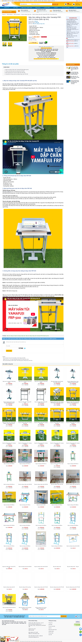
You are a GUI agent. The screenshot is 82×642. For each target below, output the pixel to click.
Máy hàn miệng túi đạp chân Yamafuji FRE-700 (9, 444)
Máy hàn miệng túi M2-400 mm (25, 463)
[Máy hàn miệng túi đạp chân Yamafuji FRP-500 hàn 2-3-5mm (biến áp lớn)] (57, 394)
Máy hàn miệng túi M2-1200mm (9, 525)
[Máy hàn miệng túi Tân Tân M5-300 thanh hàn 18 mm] (25, 599)
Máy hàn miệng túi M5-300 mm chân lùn (57, 464)
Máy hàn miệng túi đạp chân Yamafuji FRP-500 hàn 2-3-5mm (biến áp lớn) (57, 402)
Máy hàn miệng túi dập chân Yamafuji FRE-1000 (57, 423)
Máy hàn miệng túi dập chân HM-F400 (25, 484)
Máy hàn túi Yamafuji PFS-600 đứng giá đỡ (9, 382)
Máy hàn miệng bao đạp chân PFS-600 (73, 587)
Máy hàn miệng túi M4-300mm (25, 525)
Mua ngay (34, 42)
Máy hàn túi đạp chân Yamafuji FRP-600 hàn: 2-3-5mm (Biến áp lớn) (9, 423)
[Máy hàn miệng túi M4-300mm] (25, 517)
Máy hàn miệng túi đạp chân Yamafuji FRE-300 (72, 444)
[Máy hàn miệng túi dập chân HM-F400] (25, 476)
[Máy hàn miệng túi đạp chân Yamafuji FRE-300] (73, 435)
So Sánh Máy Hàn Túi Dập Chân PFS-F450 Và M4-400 (75, 73)
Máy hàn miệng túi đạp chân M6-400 (25, 566)
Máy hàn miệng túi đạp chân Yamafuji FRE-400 (57, 444)
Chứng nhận (47, 7)
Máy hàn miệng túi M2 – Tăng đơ (73, 566)
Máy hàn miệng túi (10, 335)
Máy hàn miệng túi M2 (57, 566)
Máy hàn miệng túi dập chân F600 (57, 484)
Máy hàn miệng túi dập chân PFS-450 (41, 587)
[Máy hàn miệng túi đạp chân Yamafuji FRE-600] (25, 435)
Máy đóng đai (22, 641)
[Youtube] (77, 1)
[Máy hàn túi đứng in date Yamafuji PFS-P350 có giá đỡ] (57, 373)
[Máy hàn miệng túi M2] (57, 559)
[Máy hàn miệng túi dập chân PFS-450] (41, 579)
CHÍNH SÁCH (37, 7)
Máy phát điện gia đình (42, 641)
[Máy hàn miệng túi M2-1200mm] (9, 517)
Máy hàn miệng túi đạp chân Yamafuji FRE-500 (41, 444)
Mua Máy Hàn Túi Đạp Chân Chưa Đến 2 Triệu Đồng (75, 77)
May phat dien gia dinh (58, 641)
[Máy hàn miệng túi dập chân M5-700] (9, 599)
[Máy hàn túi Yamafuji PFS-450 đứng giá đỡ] (25, 373)
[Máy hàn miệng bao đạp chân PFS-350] (57, 579)
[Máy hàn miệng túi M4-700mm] (9, 538)
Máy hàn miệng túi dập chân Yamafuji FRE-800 (72, 423)
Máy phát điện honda (34, 641)
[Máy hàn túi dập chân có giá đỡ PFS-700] (9, 559)
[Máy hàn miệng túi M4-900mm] (41, 538)
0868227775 (31, 0)
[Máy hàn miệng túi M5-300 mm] (73, 456)
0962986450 (23, 0)
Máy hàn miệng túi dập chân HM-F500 (41, 484)
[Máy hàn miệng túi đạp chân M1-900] (73, 538)
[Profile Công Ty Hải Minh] (10, 638)
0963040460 (39, 0)
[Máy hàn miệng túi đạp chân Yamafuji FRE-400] (57, 435)
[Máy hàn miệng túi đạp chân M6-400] (25, 559)
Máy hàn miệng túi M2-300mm (9, 463)
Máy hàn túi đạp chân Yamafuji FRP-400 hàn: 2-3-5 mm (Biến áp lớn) (73, 402)
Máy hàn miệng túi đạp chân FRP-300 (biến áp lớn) (15, 84)
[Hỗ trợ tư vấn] (80, 632)
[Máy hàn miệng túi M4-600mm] (73, 517)
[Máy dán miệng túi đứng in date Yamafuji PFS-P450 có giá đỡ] (73, 373)
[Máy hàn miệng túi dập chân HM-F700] (73, 476)
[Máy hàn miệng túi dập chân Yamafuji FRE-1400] (25, 415)
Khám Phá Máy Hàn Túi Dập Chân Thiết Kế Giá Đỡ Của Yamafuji (75, 82)
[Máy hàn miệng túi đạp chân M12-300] (41, 559)
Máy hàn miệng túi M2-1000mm (72, 504)
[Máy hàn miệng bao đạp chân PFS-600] (73, 579)
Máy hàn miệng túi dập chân (19, 335)
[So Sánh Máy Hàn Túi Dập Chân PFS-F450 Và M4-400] (68, 73)
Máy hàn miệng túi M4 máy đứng (25, 587)
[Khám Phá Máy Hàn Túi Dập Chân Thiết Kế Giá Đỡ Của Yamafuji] (68, 81)
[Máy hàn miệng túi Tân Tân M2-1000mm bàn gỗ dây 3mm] (41, 599)
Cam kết (56, 7)
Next (25, 29)
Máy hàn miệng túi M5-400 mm (9, 484)
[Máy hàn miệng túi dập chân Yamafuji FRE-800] (73, 415)
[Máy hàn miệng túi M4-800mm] (25, 538)
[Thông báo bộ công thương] (77, 621)
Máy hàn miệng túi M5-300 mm (73, 463)
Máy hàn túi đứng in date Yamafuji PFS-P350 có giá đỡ (57, 382)
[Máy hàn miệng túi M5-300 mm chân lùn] (57, 456)
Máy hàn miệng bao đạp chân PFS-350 (57, 587)
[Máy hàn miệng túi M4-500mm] (57, 517)
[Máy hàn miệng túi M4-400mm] (41, 517)
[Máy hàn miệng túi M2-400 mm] (25, 456)
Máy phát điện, (27, 641)
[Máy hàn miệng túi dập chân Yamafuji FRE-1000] (57, 415)
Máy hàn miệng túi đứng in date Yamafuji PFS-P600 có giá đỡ (9, 402)
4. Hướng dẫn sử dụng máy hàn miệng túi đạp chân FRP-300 (16, 74)
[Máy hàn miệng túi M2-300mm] (9, 456)
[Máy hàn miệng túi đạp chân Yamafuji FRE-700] (9, 435)
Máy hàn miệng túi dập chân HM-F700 (73, 484)
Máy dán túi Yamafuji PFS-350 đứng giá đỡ (41, 382)
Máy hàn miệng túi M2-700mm (25, 504)
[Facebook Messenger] (80, 629)
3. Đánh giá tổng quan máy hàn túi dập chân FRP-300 (15, 72)
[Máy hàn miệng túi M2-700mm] (25, 497)
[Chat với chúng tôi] (80, 635)
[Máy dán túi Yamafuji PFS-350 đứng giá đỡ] (41, 373)
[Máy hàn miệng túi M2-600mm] (9, 497)
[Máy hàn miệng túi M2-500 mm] (41, 456)
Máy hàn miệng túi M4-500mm (57, 525)
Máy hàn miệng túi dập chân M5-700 (9, 607)
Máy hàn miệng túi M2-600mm (9, 504)
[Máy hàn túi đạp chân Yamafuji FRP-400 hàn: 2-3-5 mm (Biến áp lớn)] (73, 394)
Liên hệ (75, 7)
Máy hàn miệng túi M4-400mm (41, 525)
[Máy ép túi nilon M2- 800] (41, 497)
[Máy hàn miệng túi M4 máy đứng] (25, 579)
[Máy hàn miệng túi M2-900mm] (57, 497)
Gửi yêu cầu (63, 616)
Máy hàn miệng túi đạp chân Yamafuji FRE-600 (25, 444)
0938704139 (53, 0)
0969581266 (45, 0)
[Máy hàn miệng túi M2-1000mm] (73, 497)
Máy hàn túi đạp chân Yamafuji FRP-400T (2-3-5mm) (41, 402)
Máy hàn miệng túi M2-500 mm (41, 463)
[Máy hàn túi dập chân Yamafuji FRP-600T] (25, 394)
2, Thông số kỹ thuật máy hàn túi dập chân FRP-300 (14, 71)
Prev (4, 29)
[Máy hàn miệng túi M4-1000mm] (57, 538)
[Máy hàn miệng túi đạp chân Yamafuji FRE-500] (41, 435)
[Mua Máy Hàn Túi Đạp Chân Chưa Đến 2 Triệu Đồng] (68, 77)
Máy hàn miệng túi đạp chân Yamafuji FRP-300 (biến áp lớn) (37, 335)
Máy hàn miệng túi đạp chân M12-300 (41, 566)
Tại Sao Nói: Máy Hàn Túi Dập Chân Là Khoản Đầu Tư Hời (74, 69)
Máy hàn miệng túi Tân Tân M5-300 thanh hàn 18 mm (25, 608)
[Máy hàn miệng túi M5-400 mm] (9, 476)
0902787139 (9, 0)
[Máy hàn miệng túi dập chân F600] (57, 476)
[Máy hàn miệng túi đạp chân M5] (9, 579)
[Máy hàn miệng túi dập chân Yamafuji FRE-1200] (41, 415)
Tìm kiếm (55, 4)
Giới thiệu (15, 7)
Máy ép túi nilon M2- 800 (41, 504)
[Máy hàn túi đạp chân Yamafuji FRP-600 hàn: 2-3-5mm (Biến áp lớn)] (9, 415)
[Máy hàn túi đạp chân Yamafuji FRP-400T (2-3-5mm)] (41, 394)
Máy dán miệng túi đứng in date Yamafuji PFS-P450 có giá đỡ (72, 382)
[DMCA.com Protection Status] (77, 624)
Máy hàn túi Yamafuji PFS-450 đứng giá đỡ (25, 382)
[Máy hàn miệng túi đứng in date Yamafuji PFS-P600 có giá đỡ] (9, 394)
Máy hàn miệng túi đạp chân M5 (9, 587)
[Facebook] (79, 1)
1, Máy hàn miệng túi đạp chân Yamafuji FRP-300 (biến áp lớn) (17, 69)
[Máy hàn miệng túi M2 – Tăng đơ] (73, 559)
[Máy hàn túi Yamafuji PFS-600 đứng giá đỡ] (9, 373)
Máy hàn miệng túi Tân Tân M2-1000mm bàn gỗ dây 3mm (41, 608)
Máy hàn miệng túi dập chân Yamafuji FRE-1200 (41, 423)
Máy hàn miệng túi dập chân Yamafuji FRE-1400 (25, 423)
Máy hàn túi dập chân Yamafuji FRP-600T (25, 402)
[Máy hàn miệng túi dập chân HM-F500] (41, 476)
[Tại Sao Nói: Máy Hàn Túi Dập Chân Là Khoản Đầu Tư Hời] (68, 68)
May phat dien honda (50, 641)
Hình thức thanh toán (26, 7)
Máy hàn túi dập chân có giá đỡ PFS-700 (9, 567)
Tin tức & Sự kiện (66, 7)
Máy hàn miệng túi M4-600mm (73, 525)
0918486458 (16, 0)
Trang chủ (6, 7)
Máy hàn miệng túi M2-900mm (57, 504)
